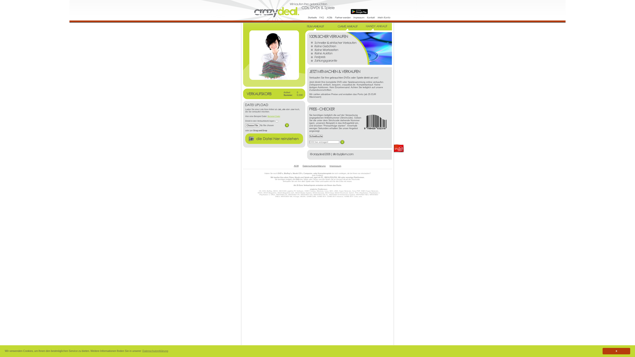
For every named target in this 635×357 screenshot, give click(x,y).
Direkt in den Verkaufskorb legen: (260, 121)
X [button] (616, 351)
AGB (296, 166)
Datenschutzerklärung (314, 166)
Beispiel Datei (274, 116)
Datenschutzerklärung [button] (155, 351)
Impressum (335, 166)
